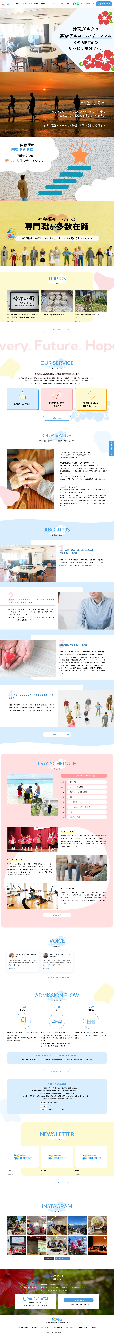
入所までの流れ (57, 418)
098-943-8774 (37, 1298)
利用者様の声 (44, 4)
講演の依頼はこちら (111, 448)
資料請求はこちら (57, 1072)
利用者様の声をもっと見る (57, 977)
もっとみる (57, 329)
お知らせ (69, 4)
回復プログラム (35, 4)
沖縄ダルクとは (20, 4)
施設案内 (27, 4)
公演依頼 (93, 1327)
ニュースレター (62, 4)
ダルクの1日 (57, 915)
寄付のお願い (52, 4)
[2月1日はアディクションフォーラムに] (97, 1245)
